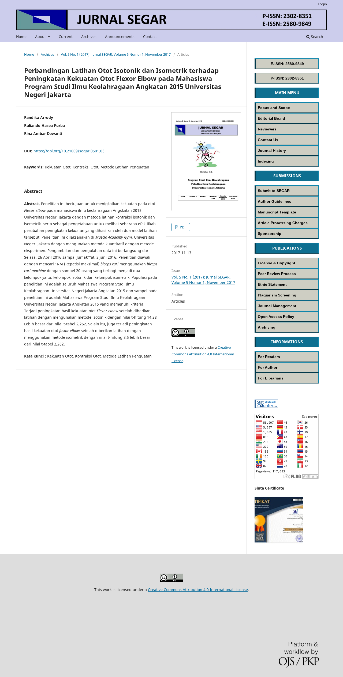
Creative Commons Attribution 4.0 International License (203, 354)
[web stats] (266, 406)
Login (322, 4)
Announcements (120, 36)
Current (66, 36)
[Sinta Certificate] (279, 542)
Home (21, 36)
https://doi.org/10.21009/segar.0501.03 (69, 150)
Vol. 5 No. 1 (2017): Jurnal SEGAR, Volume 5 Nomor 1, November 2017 (116, 54)
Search (316, 36)
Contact (150, 36)
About (41, 36)
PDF (182, 227)
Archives (88, 36)
